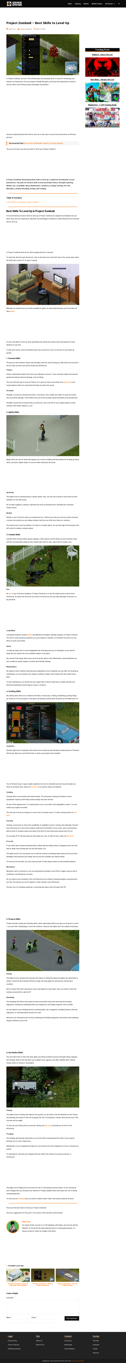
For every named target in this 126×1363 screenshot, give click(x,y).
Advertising (68, 1345)
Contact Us (68, 1340)
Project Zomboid (26, 29)
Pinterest (96, 1353)
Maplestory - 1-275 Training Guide (102, 105)
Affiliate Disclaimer (14, 1349)
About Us (39, 1340)
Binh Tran (12, 29)
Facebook (96, 1345)
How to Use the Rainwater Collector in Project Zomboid (43, 143)
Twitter (95, 1349)
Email (34, 1317)
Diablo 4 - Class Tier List (102, 55)
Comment (10, 1298)
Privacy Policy (12, 1340)
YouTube (96, 1340)
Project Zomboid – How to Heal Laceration (43, 1284)
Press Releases (69, 1349)
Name (9, 1317)
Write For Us (40, 1345)
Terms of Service (13, 1345)
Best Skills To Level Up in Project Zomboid (23, 202)
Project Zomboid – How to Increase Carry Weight (18, 1284)
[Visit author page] (12, 1227)
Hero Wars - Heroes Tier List (102, 79)
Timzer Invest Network (77, 1361)
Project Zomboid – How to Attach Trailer (67, 1284)
